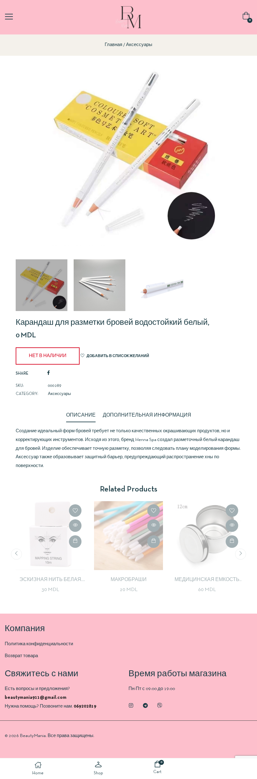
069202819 (85, 706)
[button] (247, 17)
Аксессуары (139, 45)
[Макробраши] (128, 535)
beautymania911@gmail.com (35, 697)
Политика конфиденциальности (39, 644)
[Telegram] (145, 705)
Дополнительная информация (147, 415)
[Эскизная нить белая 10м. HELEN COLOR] (50, 535)
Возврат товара (21, 656)
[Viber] (159, 705)
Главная (113, 45)
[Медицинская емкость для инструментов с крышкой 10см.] (206, 535)
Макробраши (129, 580)
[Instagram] (131, 705)
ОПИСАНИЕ (81, 415)
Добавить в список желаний (118, 356)
